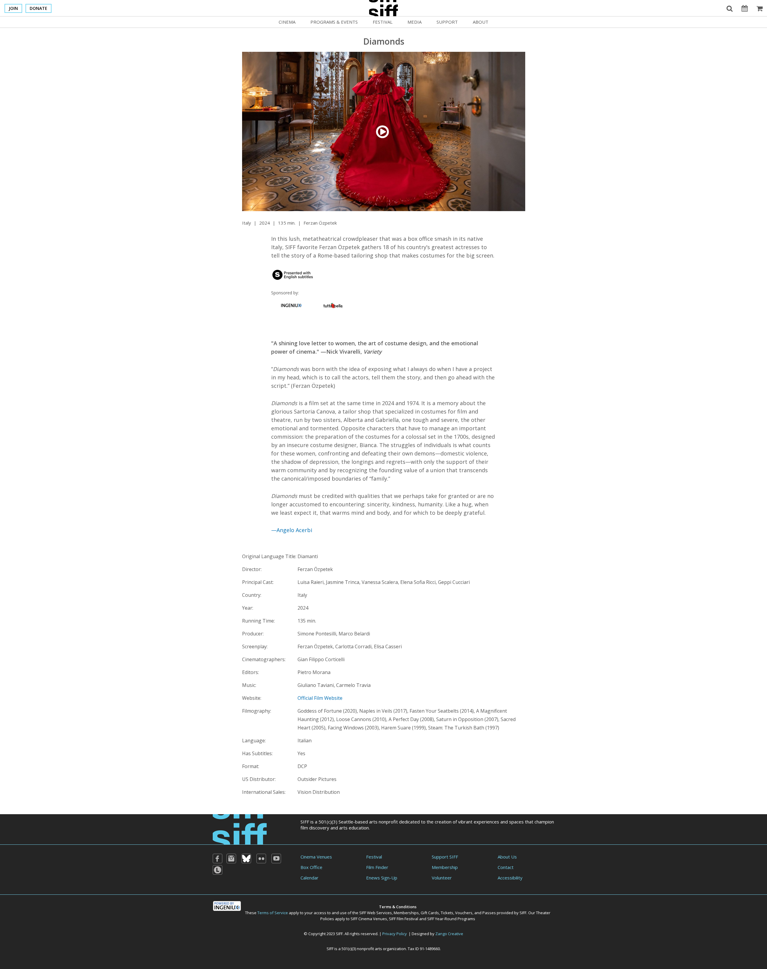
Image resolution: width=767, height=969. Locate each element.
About (480, 22)
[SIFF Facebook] (217, 858)
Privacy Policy (394, 933)
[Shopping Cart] (760, 8)
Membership (445, 867)
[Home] (240, 829)
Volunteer (442, 878)
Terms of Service (272, 912)
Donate (38, 8)
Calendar (309, 878)
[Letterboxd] (217, 870)
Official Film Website (320, 698)
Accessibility (510, 878)
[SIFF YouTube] (276, 858)
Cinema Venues (316, 857)
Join (13, 8)
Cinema (287, 22)
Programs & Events (334, 22)
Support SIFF (445, 857)
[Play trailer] (383, 130)
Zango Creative (449, 933)
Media (414, 22)
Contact (506, 867)
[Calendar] (745, 8)
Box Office (311, 867)
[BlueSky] (246, 858)
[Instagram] (231, 858)
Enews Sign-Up (381, 878)
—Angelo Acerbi (291, 530)
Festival (382, 22)
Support (447, 22)
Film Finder (377, 867)
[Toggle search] (730, 8)
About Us (507, 857)
